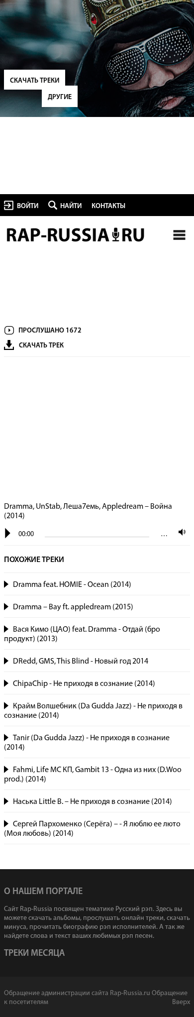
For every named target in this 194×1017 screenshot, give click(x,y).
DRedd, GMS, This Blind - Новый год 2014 (80, 662)
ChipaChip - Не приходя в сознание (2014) (84, 684)
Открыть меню (179, 234)
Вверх (181, 1002)
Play (7, 533)
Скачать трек (41, 345)
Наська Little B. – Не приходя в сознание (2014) (92, 802)
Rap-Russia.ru (76, 235)
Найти (71, 206)
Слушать (6, 583)
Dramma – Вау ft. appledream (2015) (73, 607)
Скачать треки (34, 81)
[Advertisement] (97, 430)
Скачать (180, 585)
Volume (180, 532)
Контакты (108, 206)
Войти (27, 206)
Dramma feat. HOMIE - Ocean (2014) (72, 585)
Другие (60, 97)
